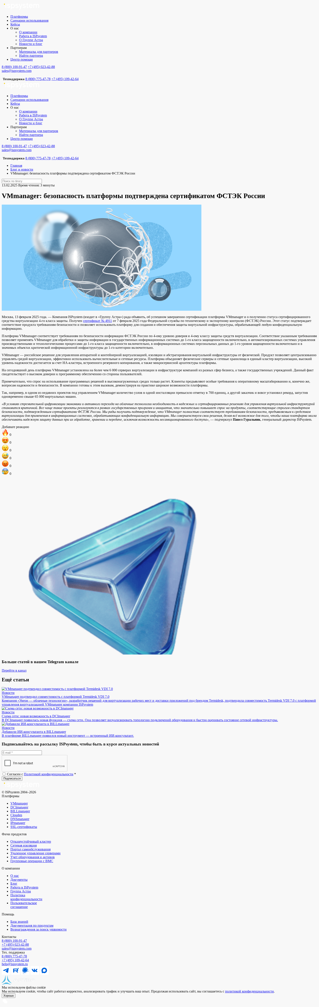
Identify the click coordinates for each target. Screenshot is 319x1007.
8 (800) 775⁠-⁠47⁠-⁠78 (14, 956)
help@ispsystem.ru (15, 964)
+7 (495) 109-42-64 (65, 79)
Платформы (19, 16)
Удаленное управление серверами (35, 853)
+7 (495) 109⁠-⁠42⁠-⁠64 (15, 960)
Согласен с (41, 774)
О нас (14, 876)
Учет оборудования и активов (32, 857)
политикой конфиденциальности (249, 991)
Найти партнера (31, 55)
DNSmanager (19, 819)
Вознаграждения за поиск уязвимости (38, 929)
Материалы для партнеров (38, 51)
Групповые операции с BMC (31, 861)
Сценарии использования (29, 20)
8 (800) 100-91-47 (14, 67)
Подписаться (12, 778)
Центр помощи (21, 59)
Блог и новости (21, 169)
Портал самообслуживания (30, 849)
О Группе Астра (31, 40)
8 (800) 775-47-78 (38, 79)
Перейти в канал (14, 670)
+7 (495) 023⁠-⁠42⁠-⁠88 (15, 944)
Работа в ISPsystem (33, 36)
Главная (16, 165)
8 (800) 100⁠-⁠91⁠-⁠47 (14, 940)
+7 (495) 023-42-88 (41, 67)
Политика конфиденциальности (26, 897)
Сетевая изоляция (23, 845)
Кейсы (15, 24)
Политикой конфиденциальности (48, 774)
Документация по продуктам (31, 925)
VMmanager (19, 803)
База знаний (19, 921)
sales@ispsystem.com (16, 71)
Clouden (16, 815)
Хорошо (8, 995)
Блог (13, 883)
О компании (28, 32)
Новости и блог (30, 44)
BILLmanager (20, 811)
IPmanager (17, 823)
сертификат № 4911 (97, 321)
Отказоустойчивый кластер (30, 841)
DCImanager (19, 807)
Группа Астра (20, 891)
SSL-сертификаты (23, 827)
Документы (19, 879)
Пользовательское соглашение (23, 905)
